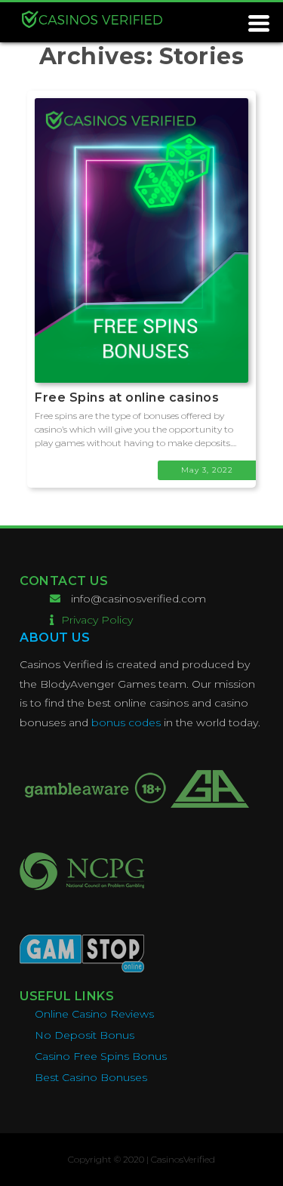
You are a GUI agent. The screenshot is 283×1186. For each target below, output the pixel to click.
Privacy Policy (97, 620)
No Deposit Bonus (84, 1035)
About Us (55, 637)
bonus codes (126, 722)
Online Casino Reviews (94, 1014)
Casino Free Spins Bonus (101, 1056)
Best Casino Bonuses (91, 1077)
